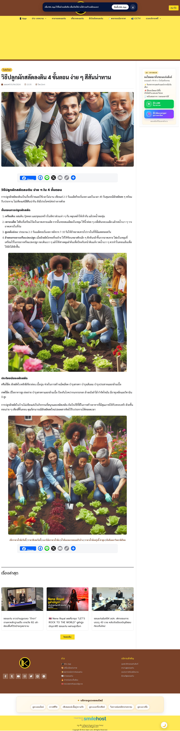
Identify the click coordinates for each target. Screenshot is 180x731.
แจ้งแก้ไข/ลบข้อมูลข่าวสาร (90, 727)
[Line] (37, 676)
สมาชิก (174, 7)
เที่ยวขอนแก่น (77, 18)
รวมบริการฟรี (152, 18)
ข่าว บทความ (38, 18)
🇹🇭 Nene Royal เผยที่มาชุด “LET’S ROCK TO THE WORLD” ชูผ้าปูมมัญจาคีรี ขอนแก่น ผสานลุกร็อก (67, 622)
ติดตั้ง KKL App (120, 7)
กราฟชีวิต (53, 707)
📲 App (23, 18)
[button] (67, 637)
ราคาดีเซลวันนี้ (34, 540)
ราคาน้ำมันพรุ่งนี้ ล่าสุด (95, 540)
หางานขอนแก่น (59, 18)
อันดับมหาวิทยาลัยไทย (116, 540)
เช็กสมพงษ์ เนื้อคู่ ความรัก (73, 707)
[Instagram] (24, 676)
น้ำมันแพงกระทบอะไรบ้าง (72, 540)
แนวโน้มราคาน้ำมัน (51, 540)
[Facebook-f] (5, 676)
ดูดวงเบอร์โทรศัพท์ (97, 707)
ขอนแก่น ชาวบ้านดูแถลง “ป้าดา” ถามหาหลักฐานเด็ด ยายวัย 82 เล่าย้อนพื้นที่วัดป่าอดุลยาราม (21, 622)
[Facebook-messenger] (44, 676)
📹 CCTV (136, 18)
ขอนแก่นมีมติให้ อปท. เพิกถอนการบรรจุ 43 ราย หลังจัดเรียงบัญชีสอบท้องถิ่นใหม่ (112, 622)
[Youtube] (18, 676)
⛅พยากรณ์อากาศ (117, 18)
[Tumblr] (12, 676)
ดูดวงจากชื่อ (143, 707)
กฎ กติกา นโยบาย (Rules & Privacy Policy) (90, 725)
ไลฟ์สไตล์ (7, 70)
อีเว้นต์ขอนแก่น (96, 18)
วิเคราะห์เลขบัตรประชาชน (121, 707)
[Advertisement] (90, 40)
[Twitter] (31, 676)
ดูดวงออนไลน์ (38, 707)
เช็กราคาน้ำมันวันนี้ (17, 540)
